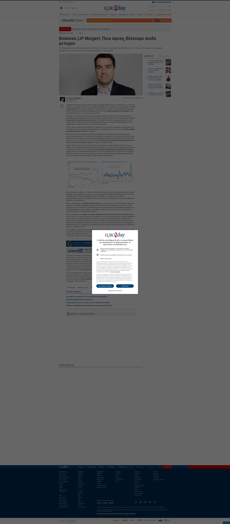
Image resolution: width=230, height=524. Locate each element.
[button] (115, 258)
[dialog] (115, 262)
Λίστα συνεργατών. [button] (115, 272)
